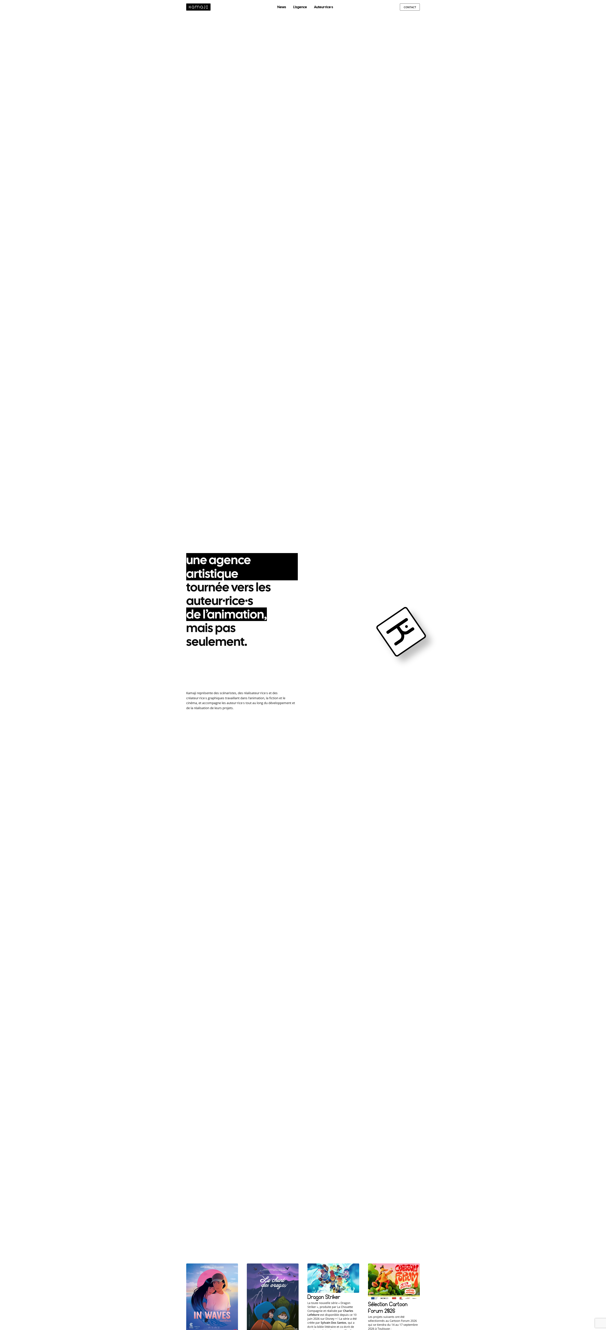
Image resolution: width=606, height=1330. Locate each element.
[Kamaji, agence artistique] (198, 7)
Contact (410, 7)
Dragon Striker (323, 1297)
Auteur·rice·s (323, 7)
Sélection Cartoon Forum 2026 (387, 1307)
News (281, 7)
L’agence (300, 7)
